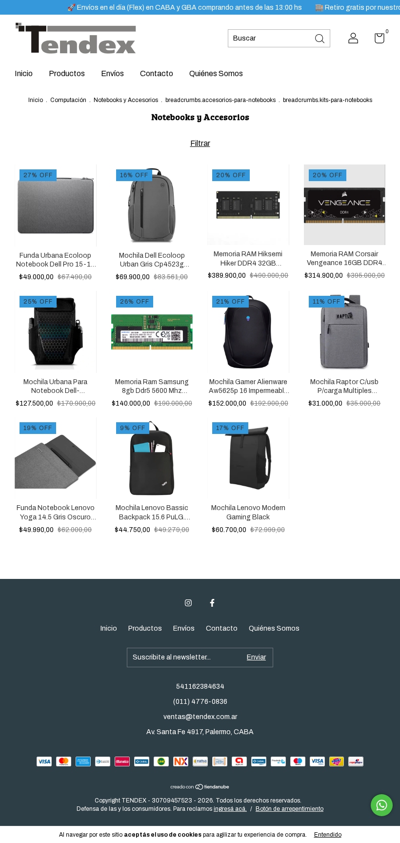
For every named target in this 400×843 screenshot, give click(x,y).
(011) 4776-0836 (200, 701)
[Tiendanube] (200, 787)
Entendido (327, 834)
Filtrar (200, 143)
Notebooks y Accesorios (126, 100)
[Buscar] (320, 38)
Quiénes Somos (216, 73)
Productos (67, 73)
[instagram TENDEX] (188, 603)
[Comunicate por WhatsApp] (382, 805)
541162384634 (200, 686)
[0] (375, 40)
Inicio (24, 73)
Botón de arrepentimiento (289, 808)
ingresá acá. (230, 808)
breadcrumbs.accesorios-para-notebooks (220, 100)
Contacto (156, 73)
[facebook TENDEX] (212, 603)
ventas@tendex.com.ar (200, 716)
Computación (68, 100)
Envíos (112, 73)
